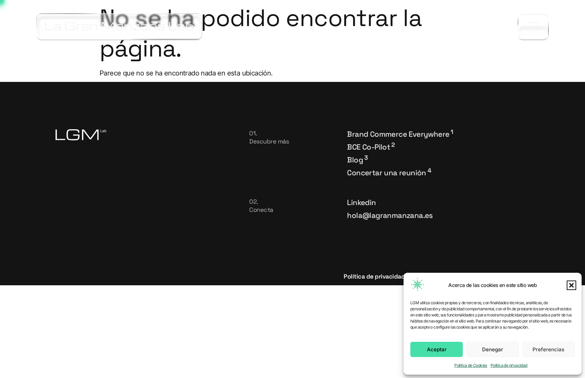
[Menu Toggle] (533, 26)
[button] (571, 285)
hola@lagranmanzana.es (390, 215)
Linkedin (361, 202)
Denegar (492, 349)
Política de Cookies (470, 365)
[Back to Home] (119, 26)
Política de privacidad (509, 365)
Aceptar (437, 349)
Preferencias (548, 349)
